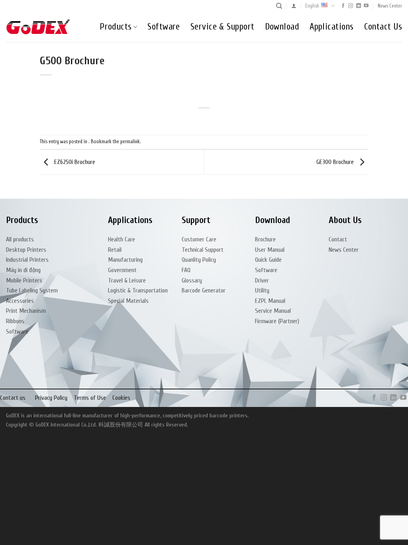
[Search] (279, 6)
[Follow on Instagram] (350, 6)
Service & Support (222, 27)
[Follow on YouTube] (366, 6)
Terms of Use (90, 397)
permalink (130, 141)
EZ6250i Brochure (74, 162)
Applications (331, 27)
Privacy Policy (51, 397)
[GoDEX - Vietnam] (38, 27)
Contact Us (383, 27)
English (312, 6)
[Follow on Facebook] (343, 6)
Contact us (13, 397)
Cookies (121, 397)
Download (282, 27)
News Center (390, 6)
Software (163, 27)
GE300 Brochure (335, 162)
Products (116, 27)
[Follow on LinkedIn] (358, 6)
